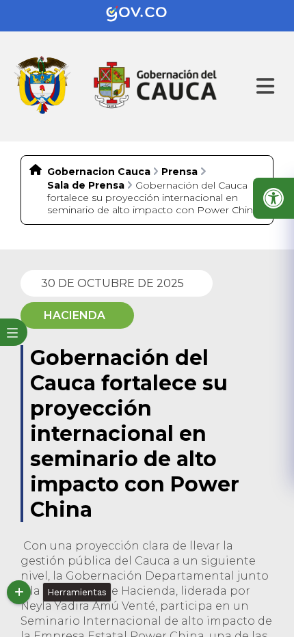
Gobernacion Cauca (98, 171)
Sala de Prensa (85, 185)
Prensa (179, 171)
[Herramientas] (19, 592)
